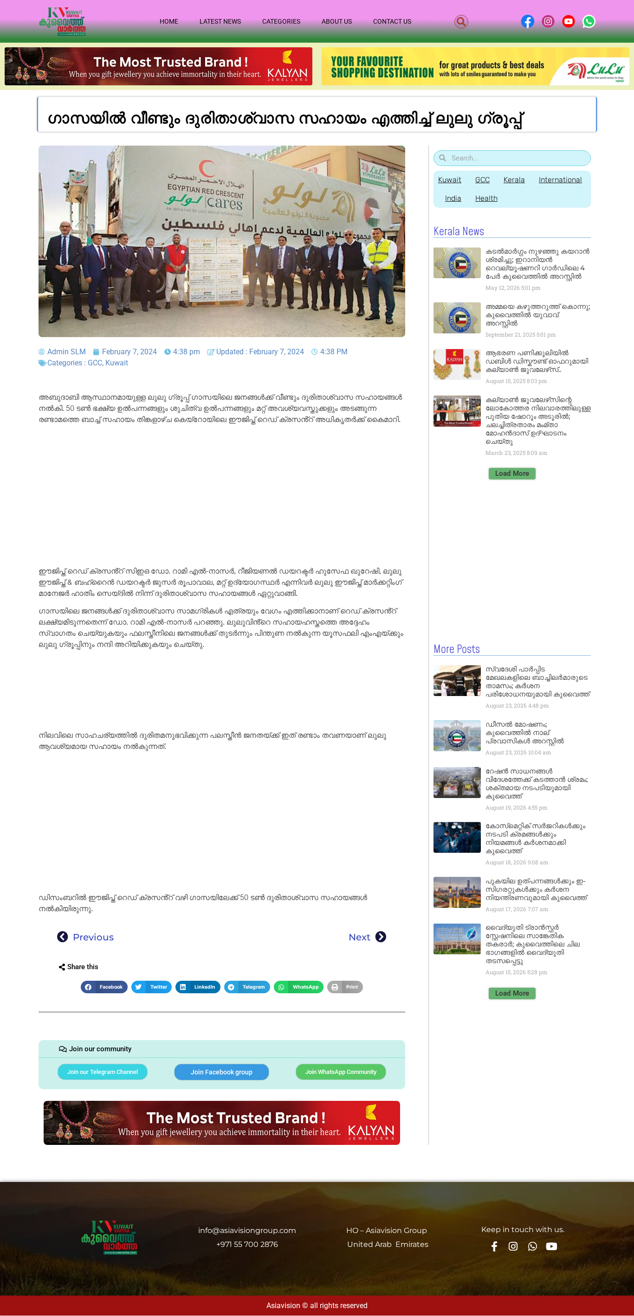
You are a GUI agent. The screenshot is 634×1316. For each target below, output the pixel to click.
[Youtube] (552, 1246)
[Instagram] (513, 1246)
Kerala (514, 179)
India (453, 198)
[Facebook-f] (494, 1246)
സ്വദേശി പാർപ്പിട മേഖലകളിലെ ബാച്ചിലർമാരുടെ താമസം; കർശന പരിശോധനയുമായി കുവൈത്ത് (537, 681)
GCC (95, 362)
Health (486, 198)
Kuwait (116, 362)
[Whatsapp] (532, 1246)
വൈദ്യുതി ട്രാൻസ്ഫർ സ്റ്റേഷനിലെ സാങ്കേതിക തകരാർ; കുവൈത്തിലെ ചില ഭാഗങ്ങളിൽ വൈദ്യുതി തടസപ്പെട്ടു (532, 944)
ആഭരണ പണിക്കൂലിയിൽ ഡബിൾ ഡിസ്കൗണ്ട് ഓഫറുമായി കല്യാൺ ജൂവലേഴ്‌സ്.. (536, 361)
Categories (281, 21)
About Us (337, 21)
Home (169, 21)
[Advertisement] (222, 497)
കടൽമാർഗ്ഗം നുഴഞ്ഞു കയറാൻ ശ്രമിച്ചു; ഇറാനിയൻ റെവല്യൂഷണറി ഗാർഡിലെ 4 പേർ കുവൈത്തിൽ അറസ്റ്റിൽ (537, 264)
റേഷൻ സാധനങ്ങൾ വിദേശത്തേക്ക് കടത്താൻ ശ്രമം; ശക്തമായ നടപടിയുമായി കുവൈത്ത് (536, 783)
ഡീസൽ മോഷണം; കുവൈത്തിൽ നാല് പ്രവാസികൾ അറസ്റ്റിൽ (524, 732)
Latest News (220, 21)
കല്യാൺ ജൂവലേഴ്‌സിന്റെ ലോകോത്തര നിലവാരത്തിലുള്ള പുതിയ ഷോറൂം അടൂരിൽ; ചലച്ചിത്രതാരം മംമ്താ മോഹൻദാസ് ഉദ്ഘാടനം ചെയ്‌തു (538, 420)
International (560, 179)
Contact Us (392, 21)
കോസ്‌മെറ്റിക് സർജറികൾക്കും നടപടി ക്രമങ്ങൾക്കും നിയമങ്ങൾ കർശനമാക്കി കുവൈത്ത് (535, 838)
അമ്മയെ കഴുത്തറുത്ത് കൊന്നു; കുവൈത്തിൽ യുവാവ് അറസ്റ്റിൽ (537, 314)
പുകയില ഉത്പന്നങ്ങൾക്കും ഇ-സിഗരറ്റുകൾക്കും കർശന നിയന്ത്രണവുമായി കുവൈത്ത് (536, 889)
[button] (461, 22)
